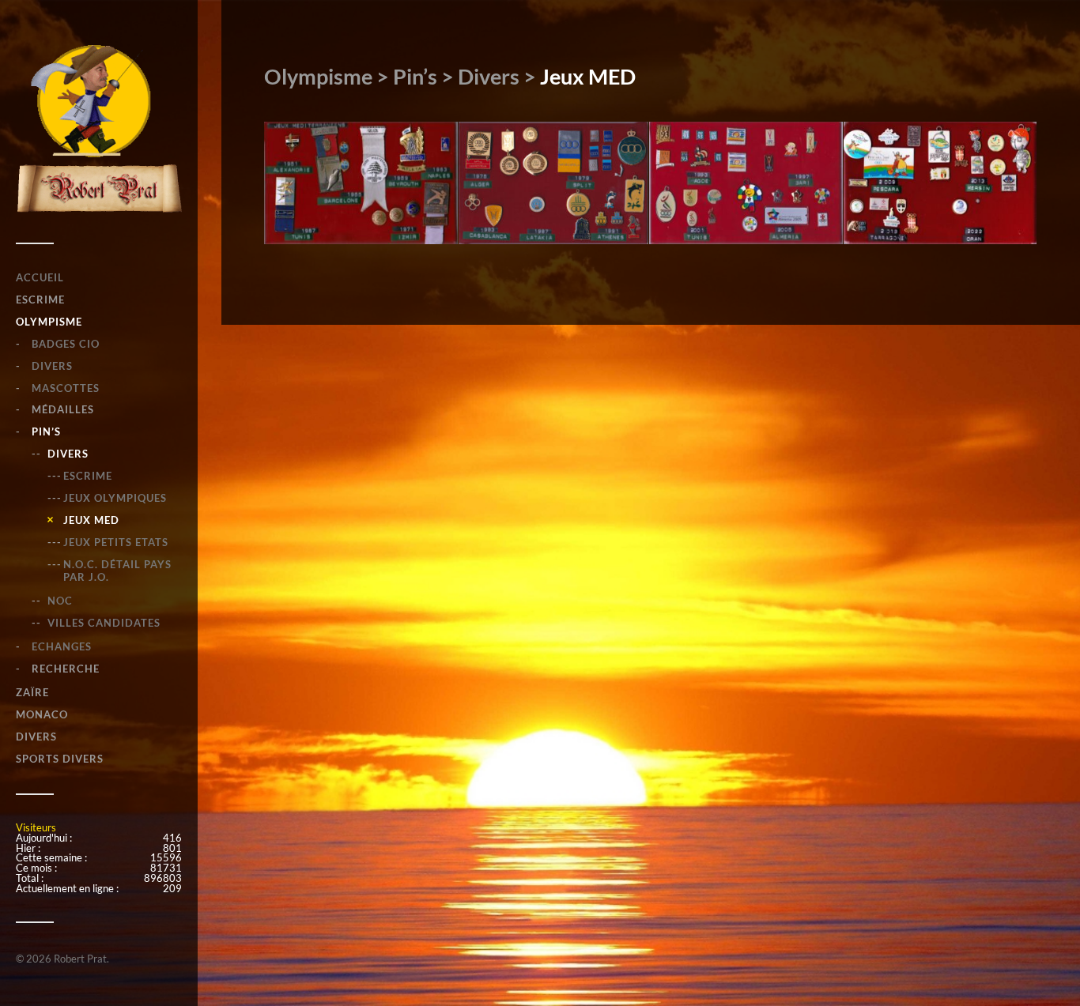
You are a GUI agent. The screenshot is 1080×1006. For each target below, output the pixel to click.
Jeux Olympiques (115, 498)
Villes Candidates (103, 622)
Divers (52, 366)
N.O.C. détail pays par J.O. (117, 570)
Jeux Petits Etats (115, 542)
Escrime (87, 475)
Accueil (40, 277)
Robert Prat (80, 958)
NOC (60, 600)
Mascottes (66, 388)
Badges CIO (66, 343)
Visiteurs (36, 827)
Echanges (62, 646)
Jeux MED (91, 520)
